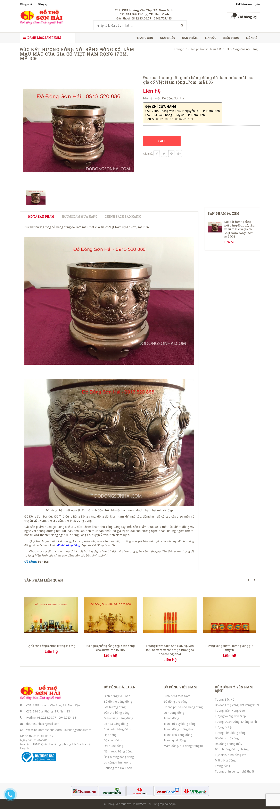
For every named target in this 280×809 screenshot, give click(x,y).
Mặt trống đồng (225, 760)
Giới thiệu (167, 38)
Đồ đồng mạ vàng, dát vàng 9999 (237, 705)
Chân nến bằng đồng (117, 729)
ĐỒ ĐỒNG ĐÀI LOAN (119, 687)
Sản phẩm (190, 38)
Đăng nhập (26, 4)
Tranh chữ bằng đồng (178, 735)
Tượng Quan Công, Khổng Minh (236, 722)
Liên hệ (251, 38)
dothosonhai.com (50, 730)
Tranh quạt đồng (175, 740)
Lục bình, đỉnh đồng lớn (230, 755)
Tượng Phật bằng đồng (230, 733)
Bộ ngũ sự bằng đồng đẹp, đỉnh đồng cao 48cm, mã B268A (110, 648)
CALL (161, 141)
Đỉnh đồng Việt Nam (177, 696)
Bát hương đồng (114, 707)
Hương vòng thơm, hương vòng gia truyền (229, 648)
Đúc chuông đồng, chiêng (231, 749)
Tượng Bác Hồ (224, 699)
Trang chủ (145, 38)
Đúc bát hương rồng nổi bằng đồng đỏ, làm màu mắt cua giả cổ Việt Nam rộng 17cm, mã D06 (240, 229)
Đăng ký (43, 4)
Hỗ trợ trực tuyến (249, 4)
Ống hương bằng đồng (119, 757)
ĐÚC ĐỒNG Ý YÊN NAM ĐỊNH (234, 688)
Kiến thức (231, 38)
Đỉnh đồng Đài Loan (117, 696)
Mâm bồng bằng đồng (118, 718)
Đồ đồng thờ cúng (175, 701)
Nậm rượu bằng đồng (118, 751)
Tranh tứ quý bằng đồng (180, 724)
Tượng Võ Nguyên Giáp (230, 716)
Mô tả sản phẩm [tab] (41, 216)
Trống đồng (222, 766)
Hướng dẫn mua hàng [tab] (79, 216)
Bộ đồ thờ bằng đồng (118, 701)
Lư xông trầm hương (117, 762)
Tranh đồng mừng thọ (178, 729)
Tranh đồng (171, 718)
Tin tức (210, 38)
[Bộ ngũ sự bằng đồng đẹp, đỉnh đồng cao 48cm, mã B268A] (110, 615)
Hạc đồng (110, 735)
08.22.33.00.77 (46, 717)
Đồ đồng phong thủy (228, 744)
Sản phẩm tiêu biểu (203, 49)
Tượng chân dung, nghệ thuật (234, 771)
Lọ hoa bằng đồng (116, 724)
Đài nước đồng (113, 746)
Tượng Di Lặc (224, 727)
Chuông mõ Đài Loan (118, 768)
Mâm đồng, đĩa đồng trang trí (183, 746)
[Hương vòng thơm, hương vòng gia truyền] (229, 615)
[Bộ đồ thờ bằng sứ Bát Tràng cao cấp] (51, 615)
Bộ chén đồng (113, 740)
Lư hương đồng (174, 713)
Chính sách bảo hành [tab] (123, 216)
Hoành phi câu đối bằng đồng (183, 707)
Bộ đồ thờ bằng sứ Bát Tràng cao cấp (51, 646)
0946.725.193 (67, 717)
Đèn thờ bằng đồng (116, 713)
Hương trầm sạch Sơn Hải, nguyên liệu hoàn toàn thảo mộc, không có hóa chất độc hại (170, 650)
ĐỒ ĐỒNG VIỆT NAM (180, 687)
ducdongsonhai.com (77, 730)
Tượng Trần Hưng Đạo (230, 710)
